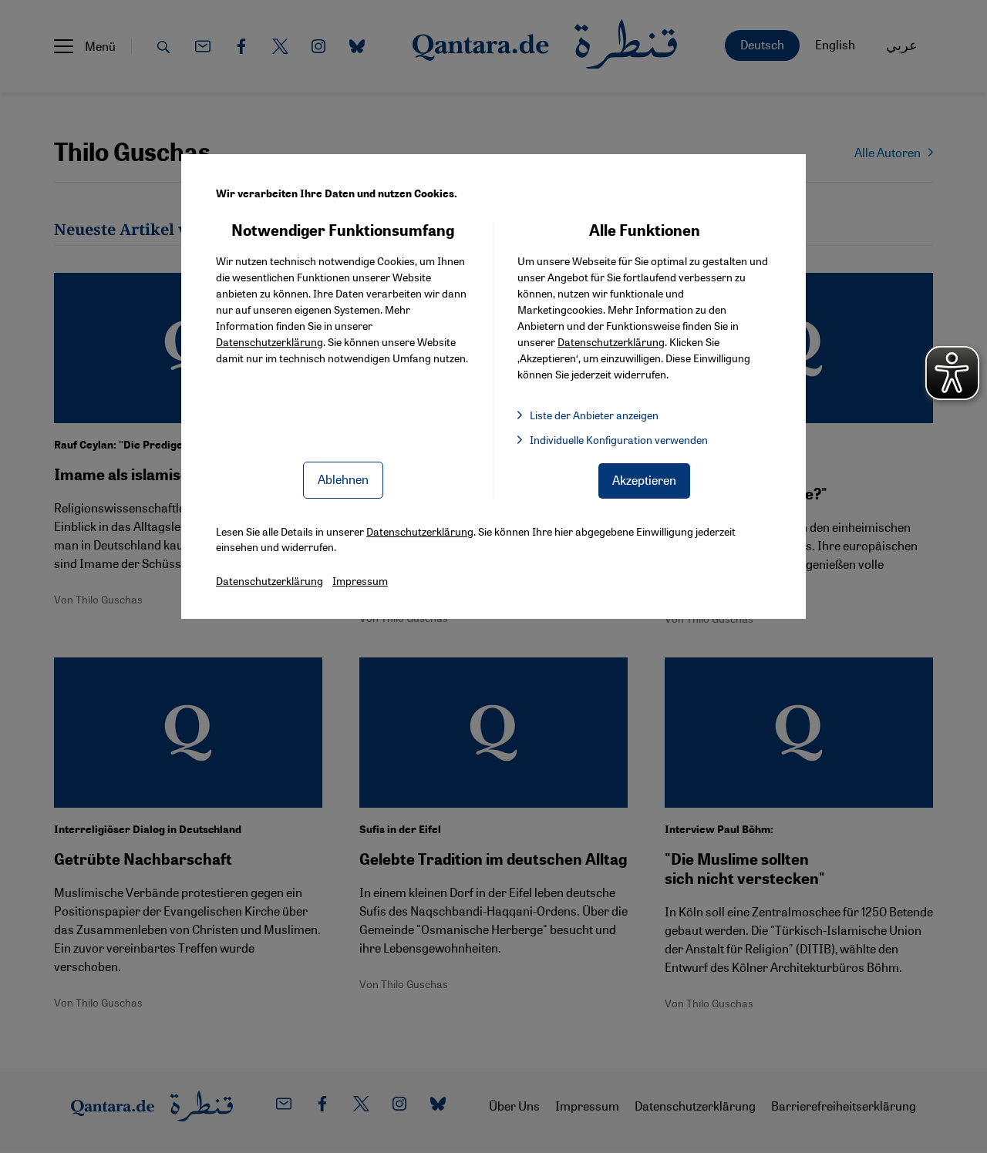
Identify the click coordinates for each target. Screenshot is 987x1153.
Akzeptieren (644, 480)
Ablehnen (343, 479)
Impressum (360, 580)
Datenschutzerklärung (269, 341)
